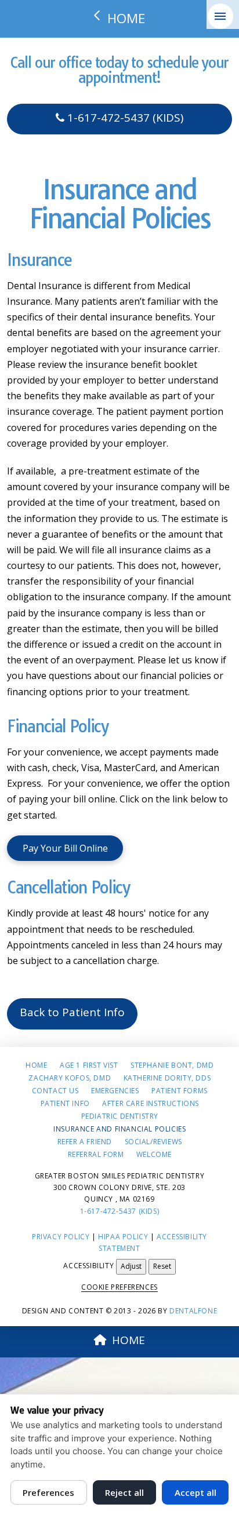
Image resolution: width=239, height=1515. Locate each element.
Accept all (195, 1492)
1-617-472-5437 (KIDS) (123, 117)
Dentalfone (193, 1311)
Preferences (48, 1492)
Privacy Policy (60, 1237)
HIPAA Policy (123, 1237)
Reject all (124, 1492)
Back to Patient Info (72, 1012)
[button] (220, 16)
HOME (128, 1340)
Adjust (131, 1266)
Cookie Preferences (119, 1287)
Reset (162, 1266)
